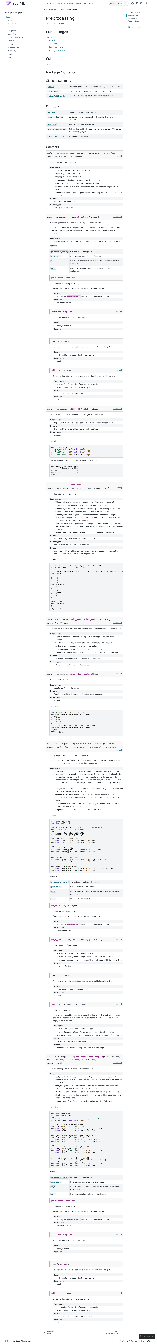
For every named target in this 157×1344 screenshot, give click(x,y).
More (90, 3)
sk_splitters (54, 44)
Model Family (12, 34)
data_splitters (52, 37)
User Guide (68, 3)
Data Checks (12, 24)
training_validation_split (59, 50)
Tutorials (59, 3)
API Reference (80, 3)
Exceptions (12, 31)
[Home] (44, 10)
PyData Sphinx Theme (137, 1341)
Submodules (132, 18)
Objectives (11, 41)
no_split (52, 40)
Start (52, 3)
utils (48, 64)
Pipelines (11, 44)
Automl (10, 20)
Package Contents (134, 21)
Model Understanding (15, 37)
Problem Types (13, 51)
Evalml (8, 17)
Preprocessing (13, 47)
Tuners (10, 54)
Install (45, 3)
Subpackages (133, 15)
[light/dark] (132, 3)
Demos (10, 27)
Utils (9, 58)
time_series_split (56, 47)
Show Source (135, 27)
